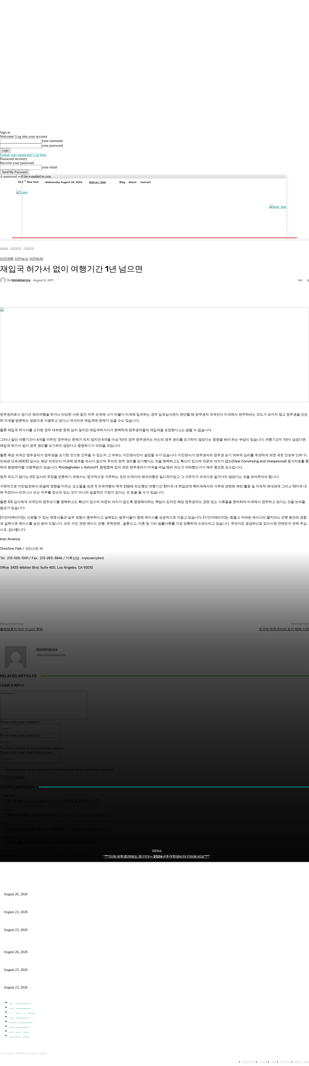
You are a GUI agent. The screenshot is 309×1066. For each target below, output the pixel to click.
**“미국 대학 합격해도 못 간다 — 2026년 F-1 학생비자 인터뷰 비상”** (157, 856)
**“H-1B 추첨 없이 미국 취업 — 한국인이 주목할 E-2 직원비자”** (50, 887)
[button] (286, 232)
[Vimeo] (283, 182)
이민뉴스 (157, 850)
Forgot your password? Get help (23, 155)
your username (52, 141)
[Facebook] (267, 182)
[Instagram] (272, 182)
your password (52, 145)
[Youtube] (289, 182)
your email (49, 167)
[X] (278, 182)
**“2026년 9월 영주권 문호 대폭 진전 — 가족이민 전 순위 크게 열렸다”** (55, 904)
